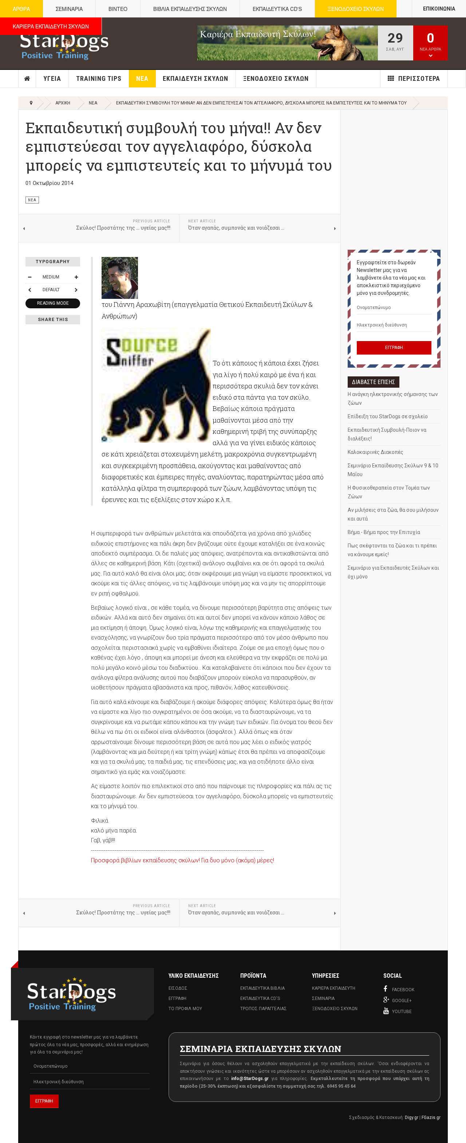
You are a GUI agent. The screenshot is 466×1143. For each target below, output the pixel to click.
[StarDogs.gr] (64, 42)
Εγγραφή (177, 998)
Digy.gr (411, 1117)
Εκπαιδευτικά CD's (260, 998)
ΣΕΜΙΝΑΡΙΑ (69, 8)
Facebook (403, 989)
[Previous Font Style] (29, 290)
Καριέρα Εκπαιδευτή (333, 988)
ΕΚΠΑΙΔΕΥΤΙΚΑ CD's (277, 8)
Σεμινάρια (323, 998)
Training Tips (99, 78)
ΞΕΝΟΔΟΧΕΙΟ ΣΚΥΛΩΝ (356, 8)
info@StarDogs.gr (250, 1078)
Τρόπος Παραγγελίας (263, 1008)
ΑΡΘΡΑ (21, 8)
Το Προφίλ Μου (185, 1008)
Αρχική (27, 78)
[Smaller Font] (29, 277)
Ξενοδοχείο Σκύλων (276, 78)
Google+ (402, 1000)
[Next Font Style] (76, 290)
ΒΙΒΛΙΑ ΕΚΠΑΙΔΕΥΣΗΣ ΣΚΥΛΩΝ (190, 8)
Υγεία (52, 78)
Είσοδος (178, 988)
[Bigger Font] (76, 277)
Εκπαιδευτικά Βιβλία (262, 988)
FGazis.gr (431, 1117)
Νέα (142, 78)
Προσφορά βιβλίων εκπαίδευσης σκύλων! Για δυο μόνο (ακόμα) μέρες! (182, 860)
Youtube (402, 1011)
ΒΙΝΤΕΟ (117, 8)
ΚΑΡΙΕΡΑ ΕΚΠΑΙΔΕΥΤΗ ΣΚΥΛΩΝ (51, 26)
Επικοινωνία (439, 9)
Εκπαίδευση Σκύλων (195, 78)
